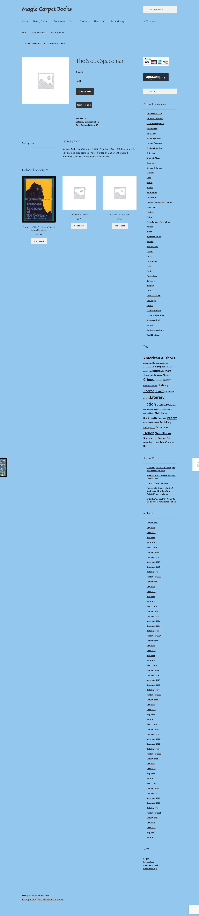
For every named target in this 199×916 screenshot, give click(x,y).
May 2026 (151, 537)
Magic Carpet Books (47, 9)
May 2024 (151, 655)
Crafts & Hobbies (154, 148)
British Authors (161, 371)
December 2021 (153, 798)
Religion (150, 285)
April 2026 (151, 542)
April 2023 (151, 719)
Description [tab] (28, 143)
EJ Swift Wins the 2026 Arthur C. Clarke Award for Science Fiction (161, 500)
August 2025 (152, 581)
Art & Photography (155, 123)
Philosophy (152, 261)
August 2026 (152, 522)
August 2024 (152, 640)
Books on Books (154, 138)
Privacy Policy (117, 21)
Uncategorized (153, 320)
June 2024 (151, 650)
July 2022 (151, 763)
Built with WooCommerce (51, 899)
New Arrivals (152, 246)
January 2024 (153, 675)
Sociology (151, 300)
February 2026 (153, 552)
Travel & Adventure (155, 315)
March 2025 (152, 606)
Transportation (154, 310)
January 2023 (153, 734)
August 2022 (152, 758)
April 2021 (151, 837)
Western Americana (155, 330)
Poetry (150, 266)
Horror (149, 182)
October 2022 (153, 749)
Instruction (152, 192)
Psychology (152, 276)
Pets (149, 256)
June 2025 (151, 591)
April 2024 (151, 660)
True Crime (165, 442)
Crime (148, 379)
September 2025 (154, 576)
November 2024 (153, 626)
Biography (151, 133)
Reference (151, 281)
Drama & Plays (153, 158)
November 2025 (153, 567)
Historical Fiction (150, 386)
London (162, 409)
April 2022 (151, 778)
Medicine (151, 212)
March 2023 (152, 724)
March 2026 (152, 547)
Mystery (159, 413)
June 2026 (151, 532)
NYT (156, 418)
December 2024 (153, 621)
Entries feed (148, 862)
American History (154, 113)
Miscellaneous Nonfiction (158, 222)
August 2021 (152, 817)
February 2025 (153, 611)
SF (97, 125)
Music (149, 231)
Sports (150, 305)
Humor (150, 187)
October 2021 (153, 808)
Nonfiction (148, 418)
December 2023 (153, 680)
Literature (162, 404)
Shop (24, 32)
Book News (59, 21)
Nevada (150, 241)
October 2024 (153, 631)
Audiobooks (152, 128)
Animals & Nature (155, 118)
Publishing (165, 422)
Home (25, 21)
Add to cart (85, 91)
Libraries (146, 398)
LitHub (156, 409)
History (162, 385)
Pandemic (162, 418)
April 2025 (151, 601)
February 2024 (153, 670)
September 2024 (154, 635)
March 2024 (152, 665)
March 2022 (152, 783)
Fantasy (150, 172)
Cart (72, 21)
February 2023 (153, 729)
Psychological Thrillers (151, 423)
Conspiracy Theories (162, 375)
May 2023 (151, 714)
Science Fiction (38, 43)
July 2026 (151, 527)
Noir (166, 413)
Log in (146, 858)
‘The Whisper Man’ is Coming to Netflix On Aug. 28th (161, 469)
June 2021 (151, 827)
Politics (150, 271)
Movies (150, 226)
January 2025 (153, 616)
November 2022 (153, 744)
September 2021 (154, 812)
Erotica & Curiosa (154, 168)
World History (153, 335)
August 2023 (152, 699)
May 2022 (151, 773)
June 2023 (151, 709)
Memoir (168, 409)
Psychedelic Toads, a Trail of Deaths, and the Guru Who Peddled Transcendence (160, 491)
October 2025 (153, 572)
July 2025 (151, 586)
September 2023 (154, 694)
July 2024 (151, 645)
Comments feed (150, 865)
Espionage (157, 380)
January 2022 (153, 793)
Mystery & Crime (154, 236)
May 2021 (151, 832)
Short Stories (163, 433)
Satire (146, 427)
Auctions (164, 363)
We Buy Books (58, 32)
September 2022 (154, 753)
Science (150, 290)
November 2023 (153, 685)
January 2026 (153, 557)
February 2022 (153, 788)
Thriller (156, 442)
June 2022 (151, 768)
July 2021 (151, 822)
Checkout (84, 21)
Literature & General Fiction (159, 202)
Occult (150, 251)
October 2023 (153, 690)
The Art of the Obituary (157, 483)
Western (150, 325)
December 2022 (153, 739)
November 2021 (153, 803)
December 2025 (153, 562)
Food (149, 177)
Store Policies (39, 32)
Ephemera (151, 163)
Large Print (152, 197)
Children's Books (154, 143)
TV (173, 442)
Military (150, 217)
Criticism (151, 153)
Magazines (151, 207)
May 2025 (151, 596)
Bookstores (147, 371)
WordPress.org (150, 868)
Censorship (148, 375)
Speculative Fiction (154, 438)
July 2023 (151, 704)
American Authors (159, 357)
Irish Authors (169, 391)
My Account (99, 21)
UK (144, 446)
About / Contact (41, 21)
